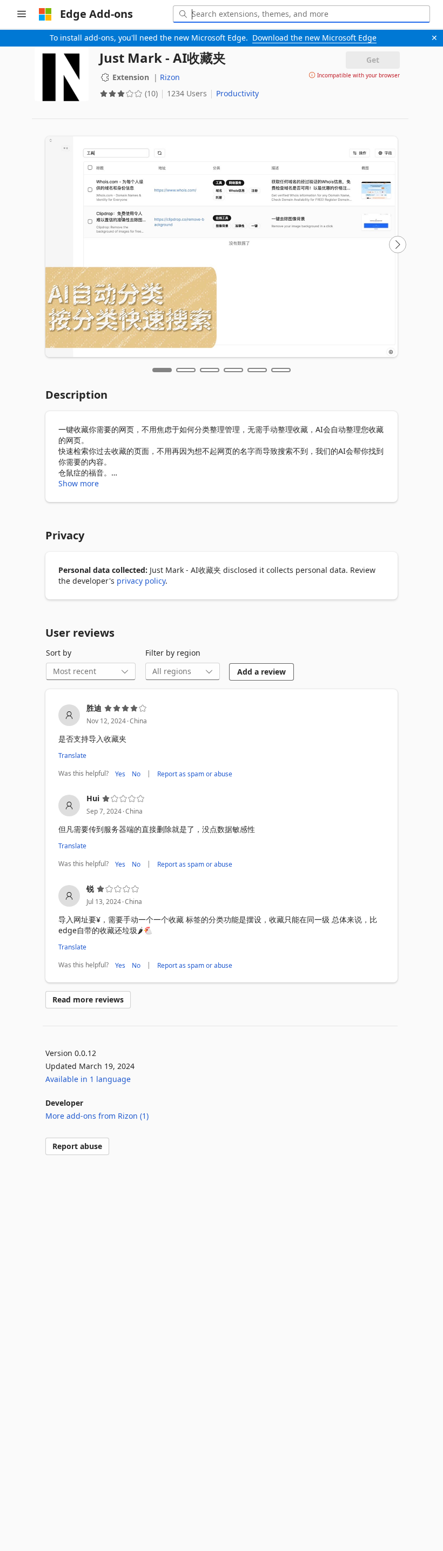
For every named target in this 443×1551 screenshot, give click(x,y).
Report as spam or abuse (194, 773)
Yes (120, 773)
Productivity (237, 93)
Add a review (261, 671)
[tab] (162, 370)
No (136, 773)
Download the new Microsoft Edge (314, 37)
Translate (72, 755)
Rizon (170, 77)
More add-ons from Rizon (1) (97, 1116)
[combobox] (301, 14)
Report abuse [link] (77, 1146)
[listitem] (221, 741)
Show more (78, 483)
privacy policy (141, 581)
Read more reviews (88, 999)
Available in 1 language (88, 1079)
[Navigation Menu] (21, 14)
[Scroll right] (397, 244)
